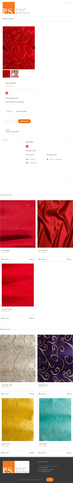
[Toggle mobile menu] (69, 3)
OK (50, 479)
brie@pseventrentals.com (47, 469)
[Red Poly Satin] (55, 224)
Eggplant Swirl (43, 385)
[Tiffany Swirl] (55, 419)
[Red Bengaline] (18, 224)
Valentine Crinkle (6, 309)
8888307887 (45, 468)
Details (32, 259)
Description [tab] (5, 139)
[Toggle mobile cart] (66, 3)
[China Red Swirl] (19, 47)
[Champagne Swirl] (18, 358)
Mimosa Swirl (5, 444)
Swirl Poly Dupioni (14, 131)
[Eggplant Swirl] (55, 358)
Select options (6, 259)
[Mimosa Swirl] (18, 419)
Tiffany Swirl (43, 444)
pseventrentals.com (45, 471)
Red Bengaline (5, 250)
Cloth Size (9, 111)
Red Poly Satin (43, 250)
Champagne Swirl (6, 385)
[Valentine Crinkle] (18, 285)
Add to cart (24, 121)
